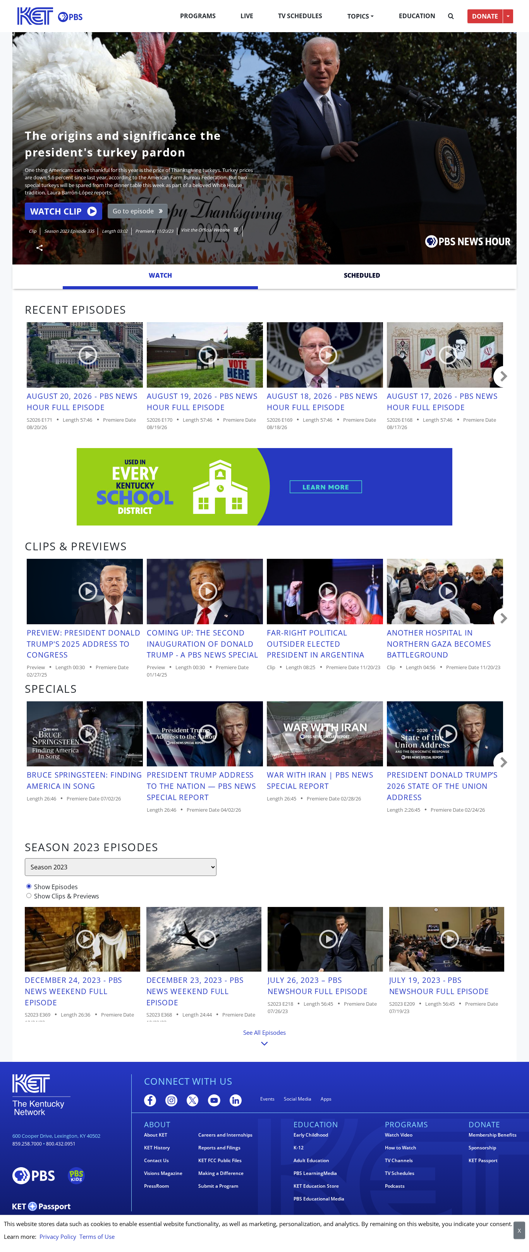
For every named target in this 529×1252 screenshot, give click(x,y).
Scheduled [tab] (362, 275)
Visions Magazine (163, 1173)
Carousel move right (504, 377)
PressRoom (156, 1186)
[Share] (36, 247)
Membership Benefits (493, 1135)
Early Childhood (311, 1135)
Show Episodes (56, 887)
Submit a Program (218, 1186)
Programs (198, 16)
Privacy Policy (58, 1236)
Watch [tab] (160, 275)
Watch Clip (56, 211)
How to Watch (400, 1148)
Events (267, 1099)
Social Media (297, 1099)
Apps (326, 1099)
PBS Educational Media (319, 1199)
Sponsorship (482, 1148)
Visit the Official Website (205, 230)
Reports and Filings (219, 1148)
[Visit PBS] (70, 17)
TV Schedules (300, 16)
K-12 (299, 1148)
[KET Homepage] (35, 16)
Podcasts (395, 1186)
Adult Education (311, 1161)
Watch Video (398, 1135)
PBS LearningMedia (315, 1173)
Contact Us (156, 1161)
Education (417, 16)
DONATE (485, 16)
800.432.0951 (61, 1143)
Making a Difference (221, 1173)
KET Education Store (316, 1186)
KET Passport (483, 1161)
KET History (157, 1148)
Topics (358, 16)
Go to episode (133, 211)
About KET (155, 1135)
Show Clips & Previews (66, 896)
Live (246, 16)
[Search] (451, 16)
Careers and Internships (225, 1135)
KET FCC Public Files (220, 1161)
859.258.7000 (27, 1143)
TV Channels (399, 1161)
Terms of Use (97, 1236)
